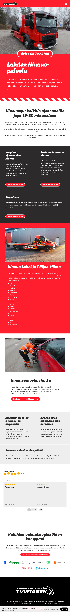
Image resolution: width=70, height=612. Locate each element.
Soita (35, 53)
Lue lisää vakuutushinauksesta (25, 399)
